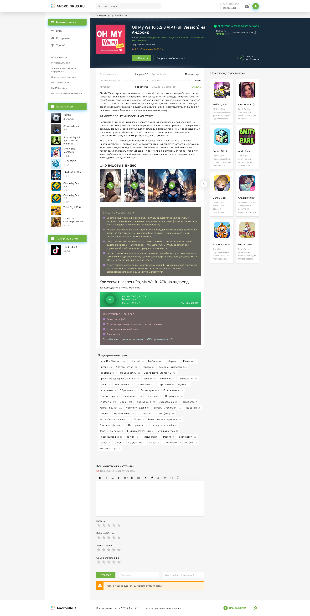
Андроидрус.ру (106, 15)
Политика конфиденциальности (66, 93)
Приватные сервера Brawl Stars (119, 378)
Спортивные (174, 396)
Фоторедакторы (110, 448)
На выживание (124, 413)
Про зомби (192, 407)
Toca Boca (107, 372)
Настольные (108, 390)
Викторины (167, 378)
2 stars (103, 525)
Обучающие (128, 390)
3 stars (108, 525)
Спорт (154, 442)
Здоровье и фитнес (112, 425)
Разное (105, 442)
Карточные (166, 384)
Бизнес (139, 419)
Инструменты (138, 425)
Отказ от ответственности (64, 77)
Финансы (191, 442)
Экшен (126, 401)
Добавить (252, 58)
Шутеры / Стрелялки (167, 407)
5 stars (119, 525)
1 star (98, 525)
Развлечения (197, 37)
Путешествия (150, 436)
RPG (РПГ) (166, 413)
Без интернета (150, 390)
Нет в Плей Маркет (112, 361)
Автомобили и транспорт (115, 419)
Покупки (132, 436)
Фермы (173, 361)
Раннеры (189, 361)
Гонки (105, 384)
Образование (168, 401)
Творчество (189, 401)
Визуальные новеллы (179, 37)
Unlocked (136, 361)
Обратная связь (59, 57)
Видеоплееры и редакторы (164, 419)
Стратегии (108, 401)
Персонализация (111, 436)
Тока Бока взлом (129, 372)
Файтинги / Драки (137, 407)
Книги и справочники (140, 430)
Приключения (173, 390)
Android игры (121, 15)
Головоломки (188, 378)
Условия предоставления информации (63, 70)
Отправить (106, 575)
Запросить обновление (171, 58)
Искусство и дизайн (164, 425)
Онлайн (106, 366)
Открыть (196, 86)
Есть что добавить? (229, 5)
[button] (100, 478)
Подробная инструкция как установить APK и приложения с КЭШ (138, 339)
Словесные (153, 396)
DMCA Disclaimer (59, 88)
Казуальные (146, 384)
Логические (146, 413)
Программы (63, 38)
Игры (59, 30)
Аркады (149, 378)
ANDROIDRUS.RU (71, 6)
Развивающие (145, 401)
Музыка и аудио (167, 430)
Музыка (184, 384)
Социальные (137, 442)
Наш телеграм (237, 607)
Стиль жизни (172, 442)
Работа (168, 436)
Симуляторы (133, 396)
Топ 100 (61, 45)
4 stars (113, 525)
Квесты (105, 413)
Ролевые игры (109, 396)
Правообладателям (60, 82)
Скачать (143, 58)
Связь (119, 442)
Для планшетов (159, 37)
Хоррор (149, 366)
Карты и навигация (111, 430)
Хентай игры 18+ (139, 40)
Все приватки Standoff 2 (159, 372)
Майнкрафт (156, 361)
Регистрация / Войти (61, 62)
